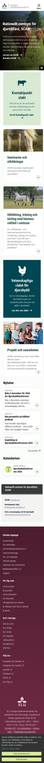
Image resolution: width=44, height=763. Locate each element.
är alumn (6, 610)
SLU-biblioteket (9, 544)
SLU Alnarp (7, 628)
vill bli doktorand (9, 594)
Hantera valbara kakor (11, 749)
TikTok (5, 678)
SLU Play (6, 682)
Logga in (6, 573)
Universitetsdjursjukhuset (13, 549)
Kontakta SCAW (9, 58)
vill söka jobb (8, 598)
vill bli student (8, 586)
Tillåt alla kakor (21, 759)
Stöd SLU (6, 648)
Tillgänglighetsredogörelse (25, 732)
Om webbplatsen (24, 728)
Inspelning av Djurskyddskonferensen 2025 (19, 441)
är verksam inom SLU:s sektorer (16, 606)
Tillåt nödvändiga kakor (21, 754)
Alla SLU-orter (8, 624)
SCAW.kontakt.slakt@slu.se (15, 507)
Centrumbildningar (10, 553)
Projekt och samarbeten (22, 350)
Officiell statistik (9, 561)
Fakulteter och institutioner (14, 565)
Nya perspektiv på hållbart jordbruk (17, 418)
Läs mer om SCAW (10, 55)
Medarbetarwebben (10, 569)
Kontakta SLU (8, 644)
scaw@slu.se (15, 500)
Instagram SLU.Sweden (12, 661)
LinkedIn (6, 669)
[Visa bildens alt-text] (41, 68)
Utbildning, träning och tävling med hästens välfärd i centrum (22, 219)
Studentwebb (8, 541)
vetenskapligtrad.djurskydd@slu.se (17, 514)
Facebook (7, 673)
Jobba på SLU (8, 640)
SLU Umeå (7, 632)
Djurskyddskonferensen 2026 (23, 470)
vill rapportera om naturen (13, 602)
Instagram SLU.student (12, 665)
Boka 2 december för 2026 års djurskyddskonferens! (17, 395)
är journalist (7, 590)
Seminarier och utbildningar (17, 159)
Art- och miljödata (10, 557)
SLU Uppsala (8, 636)
